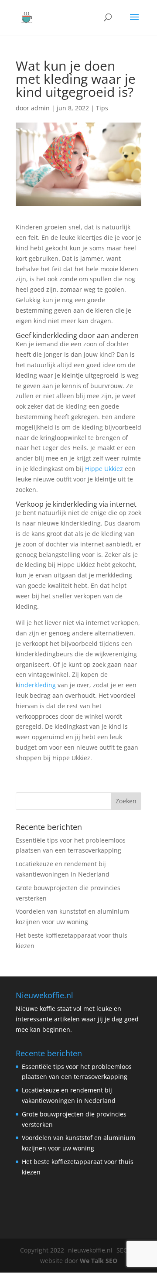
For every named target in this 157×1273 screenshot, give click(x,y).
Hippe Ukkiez (104, 468)
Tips (102, 108)
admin (40, 108)
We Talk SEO (98, 1260)
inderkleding (37, 685)
